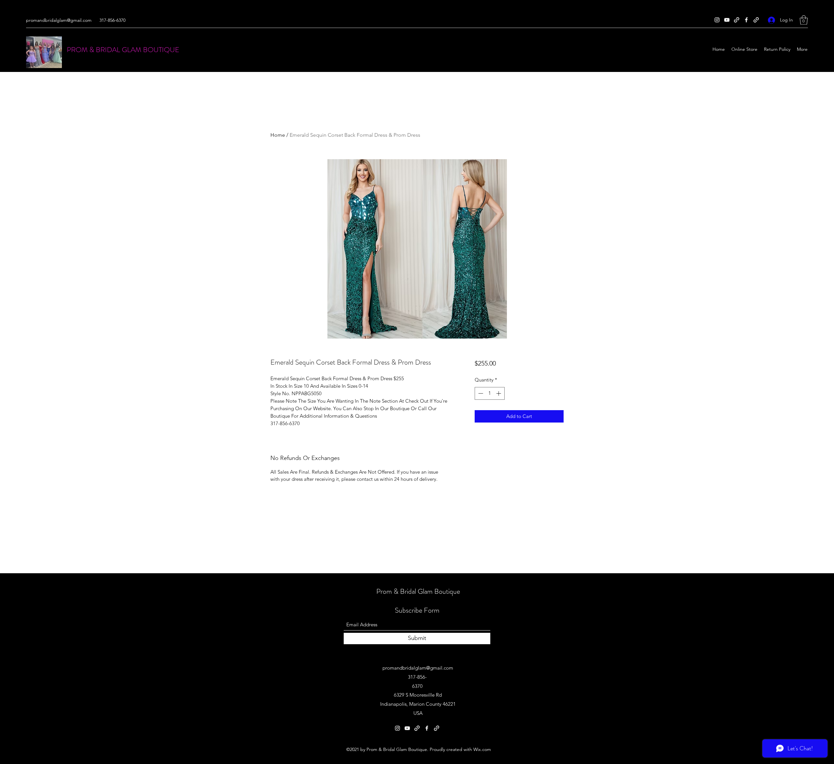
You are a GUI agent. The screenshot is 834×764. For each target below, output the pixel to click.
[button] (804, 20)
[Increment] (499, 393)
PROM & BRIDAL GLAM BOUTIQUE (123, 50)
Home (277, 135)
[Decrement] (480, 393)
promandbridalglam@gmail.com (59, 20)
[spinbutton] (489, 393)
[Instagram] (717, 20)
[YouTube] (727, 20)
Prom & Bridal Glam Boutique (418, 591)
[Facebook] (746, 20)
